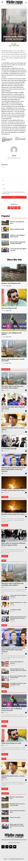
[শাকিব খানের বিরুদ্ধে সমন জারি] (5, 229)
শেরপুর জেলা (5, 793)
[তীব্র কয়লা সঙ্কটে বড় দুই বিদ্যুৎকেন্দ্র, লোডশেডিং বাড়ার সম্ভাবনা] (5, 243)
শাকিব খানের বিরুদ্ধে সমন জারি (17, 229)
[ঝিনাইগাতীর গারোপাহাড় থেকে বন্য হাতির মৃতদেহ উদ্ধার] (5, 805)
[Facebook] (9, 207)
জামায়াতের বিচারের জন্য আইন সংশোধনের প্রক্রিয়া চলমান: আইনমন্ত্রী (18, 669)
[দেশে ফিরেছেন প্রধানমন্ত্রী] (14, 441)
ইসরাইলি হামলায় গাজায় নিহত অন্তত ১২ (13, 491)
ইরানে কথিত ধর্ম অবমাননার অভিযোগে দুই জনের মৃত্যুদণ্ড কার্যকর (13, 544)
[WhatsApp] (19, 207)
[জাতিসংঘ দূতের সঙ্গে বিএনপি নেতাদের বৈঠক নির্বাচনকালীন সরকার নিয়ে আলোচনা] (14, 460)
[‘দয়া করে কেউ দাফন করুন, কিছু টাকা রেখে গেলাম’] (5, 249)
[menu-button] (2, 2)
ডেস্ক (4, 285)
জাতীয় (3, 560)
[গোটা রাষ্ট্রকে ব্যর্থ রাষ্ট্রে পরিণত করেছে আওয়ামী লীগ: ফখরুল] (5, 685)
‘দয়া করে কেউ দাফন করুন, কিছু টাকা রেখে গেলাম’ (13, 408)
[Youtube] (14, 846)
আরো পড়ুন (5, 525)
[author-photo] (2, 286)
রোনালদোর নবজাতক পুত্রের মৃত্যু (20, 139)
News (15, 43)
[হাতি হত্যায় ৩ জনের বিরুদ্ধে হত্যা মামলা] (5, 222)
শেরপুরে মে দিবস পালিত (15, 817)
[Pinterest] (15, 207)
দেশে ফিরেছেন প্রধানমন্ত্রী (8, 449)
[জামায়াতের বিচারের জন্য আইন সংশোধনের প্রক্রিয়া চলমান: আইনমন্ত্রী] (5, 671)
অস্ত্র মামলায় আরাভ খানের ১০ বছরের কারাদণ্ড (13, 429)
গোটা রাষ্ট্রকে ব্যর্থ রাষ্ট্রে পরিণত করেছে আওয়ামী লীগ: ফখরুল (18, 684)
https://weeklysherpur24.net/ (14, 157)
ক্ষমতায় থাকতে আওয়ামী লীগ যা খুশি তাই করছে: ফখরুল (18, 677)
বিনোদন (4, 726)
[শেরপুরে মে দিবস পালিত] (5, 819)
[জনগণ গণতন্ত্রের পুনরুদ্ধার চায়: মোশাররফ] (5, 664)
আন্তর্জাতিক (3, 512)
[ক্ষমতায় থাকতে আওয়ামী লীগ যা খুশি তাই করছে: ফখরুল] (5, 678)
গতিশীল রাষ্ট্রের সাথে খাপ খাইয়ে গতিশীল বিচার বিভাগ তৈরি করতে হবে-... (17, 826)
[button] (26, 2)
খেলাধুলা (4, 691)
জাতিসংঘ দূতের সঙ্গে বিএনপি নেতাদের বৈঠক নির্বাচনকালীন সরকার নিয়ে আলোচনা (13, 470)
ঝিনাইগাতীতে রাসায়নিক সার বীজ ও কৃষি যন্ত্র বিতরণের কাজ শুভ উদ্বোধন (7, 140)
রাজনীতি (4, 625)
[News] (14, 149)
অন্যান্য (3, 759)
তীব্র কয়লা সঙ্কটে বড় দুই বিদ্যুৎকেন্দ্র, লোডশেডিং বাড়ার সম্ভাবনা (13, 360)
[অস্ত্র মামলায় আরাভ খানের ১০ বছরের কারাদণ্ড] (14, 420)
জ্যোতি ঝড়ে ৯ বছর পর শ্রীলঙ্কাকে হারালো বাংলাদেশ (11, 333)
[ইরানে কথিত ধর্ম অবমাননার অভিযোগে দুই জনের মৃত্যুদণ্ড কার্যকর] (14, 535)
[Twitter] (12, 207)
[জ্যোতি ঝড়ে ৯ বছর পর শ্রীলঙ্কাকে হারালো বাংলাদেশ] (5, 236)
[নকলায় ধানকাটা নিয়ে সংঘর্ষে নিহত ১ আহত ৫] (5, 812)
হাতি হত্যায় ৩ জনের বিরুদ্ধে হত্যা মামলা (10, 283)
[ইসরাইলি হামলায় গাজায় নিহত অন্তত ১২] (14, 482)
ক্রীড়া (2, 706)
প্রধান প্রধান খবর (14, 34)
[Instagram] (6, 846)
